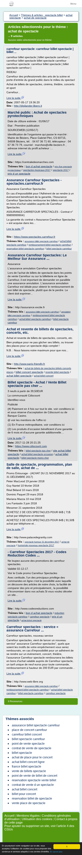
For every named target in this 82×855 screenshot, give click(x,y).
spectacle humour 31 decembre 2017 (42, 542)
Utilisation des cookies (37, 819)
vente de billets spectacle (29, 771)
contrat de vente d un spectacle (33, 784)
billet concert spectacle (29, 372)
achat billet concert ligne (28, 762)
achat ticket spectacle (31, 620)
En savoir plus (56, 852)
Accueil (9, 815)
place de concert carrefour (29, 729)
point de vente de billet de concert (34, 775)
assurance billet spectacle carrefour (41, 241)
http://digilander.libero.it (28, 105)
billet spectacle (22, 752)
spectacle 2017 (61, 170)
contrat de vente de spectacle (31, 748)
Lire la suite (13, 97)
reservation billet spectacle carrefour (25, 248)
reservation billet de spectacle (32, 798)
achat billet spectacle (19, 375)
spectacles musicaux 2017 (37, 170)
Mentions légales (28, 815)
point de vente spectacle (28, 743)
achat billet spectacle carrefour (35, 319)
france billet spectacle (26, 766)
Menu (73, 3)
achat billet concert (43, 376)
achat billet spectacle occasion (37, 454)
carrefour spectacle (40, 616)
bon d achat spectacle (39, 166)
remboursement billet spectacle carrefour (50, 245)
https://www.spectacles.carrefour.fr (34, 236)
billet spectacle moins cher (35, 458)
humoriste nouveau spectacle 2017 (36, 545)
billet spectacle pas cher (38, 450)
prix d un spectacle (19, 173)
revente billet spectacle (57, 372)
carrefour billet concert (27, 734)
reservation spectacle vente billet (34, 780)
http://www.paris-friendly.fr (29, 363)
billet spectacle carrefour (59, 248)
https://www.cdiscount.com (31, 446)
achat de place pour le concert (32, 757)
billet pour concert (24, 794)
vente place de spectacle (28, 803)
